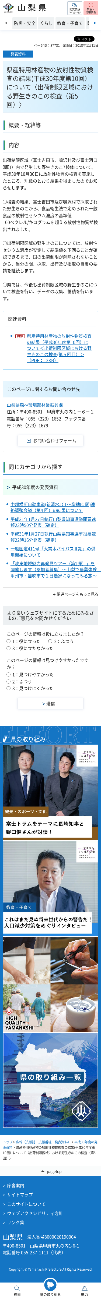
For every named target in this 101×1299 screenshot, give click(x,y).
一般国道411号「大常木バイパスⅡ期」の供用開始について (53, 551)
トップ (7, 1142)
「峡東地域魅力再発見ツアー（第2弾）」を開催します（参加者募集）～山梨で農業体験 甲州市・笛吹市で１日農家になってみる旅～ (56, 569)
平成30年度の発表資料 (35, 487)
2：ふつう (64, 641)
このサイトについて (26, 1204)
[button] (74, 8)
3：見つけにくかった (33, 688)
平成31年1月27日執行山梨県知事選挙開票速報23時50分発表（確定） (53, 522)
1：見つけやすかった (33, 674)
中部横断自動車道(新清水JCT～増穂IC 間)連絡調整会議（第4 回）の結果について (53, 507)
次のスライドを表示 (95, 23)
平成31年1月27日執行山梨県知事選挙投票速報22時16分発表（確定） (53, 536)
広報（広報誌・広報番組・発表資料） (43, 1142)
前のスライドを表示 (6, 23)
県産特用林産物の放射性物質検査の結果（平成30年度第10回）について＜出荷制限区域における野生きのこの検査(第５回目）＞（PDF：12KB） (59, 348)
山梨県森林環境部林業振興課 (35, 404)
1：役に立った (26, 641)
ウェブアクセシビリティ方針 (35, 1213)
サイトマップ (20, 1194)
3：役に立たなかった (33, 648)
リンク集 (15, 1222)
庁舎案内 (15, 1185)
